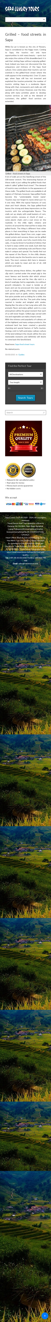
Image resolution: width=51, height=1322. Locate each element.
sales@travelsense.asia (28, 563)
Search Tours (25, 397)
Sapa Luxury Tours (13, 517)
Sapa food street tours (25, 344)
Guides (21, 354)
